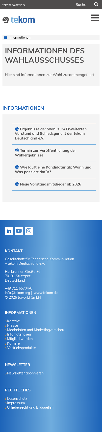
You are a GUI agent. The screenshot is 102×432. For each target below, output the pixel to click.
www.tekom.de (45, 293)
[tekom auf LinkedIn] (10, 234)
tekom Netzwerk (13, 5)
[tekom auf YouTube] (20, 234)
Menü (95, 17)
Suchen (96, 4)
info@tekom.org (17, 293)
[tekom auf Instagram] (30, 234)
